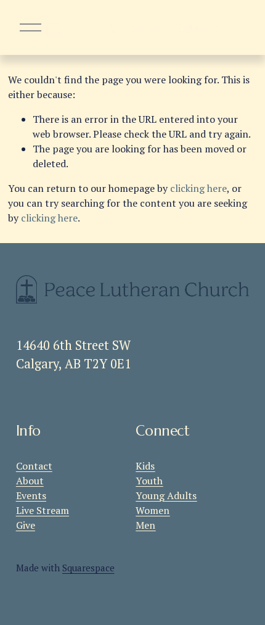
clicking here (198, 188)
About (30, 480)
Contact (34, 466)
